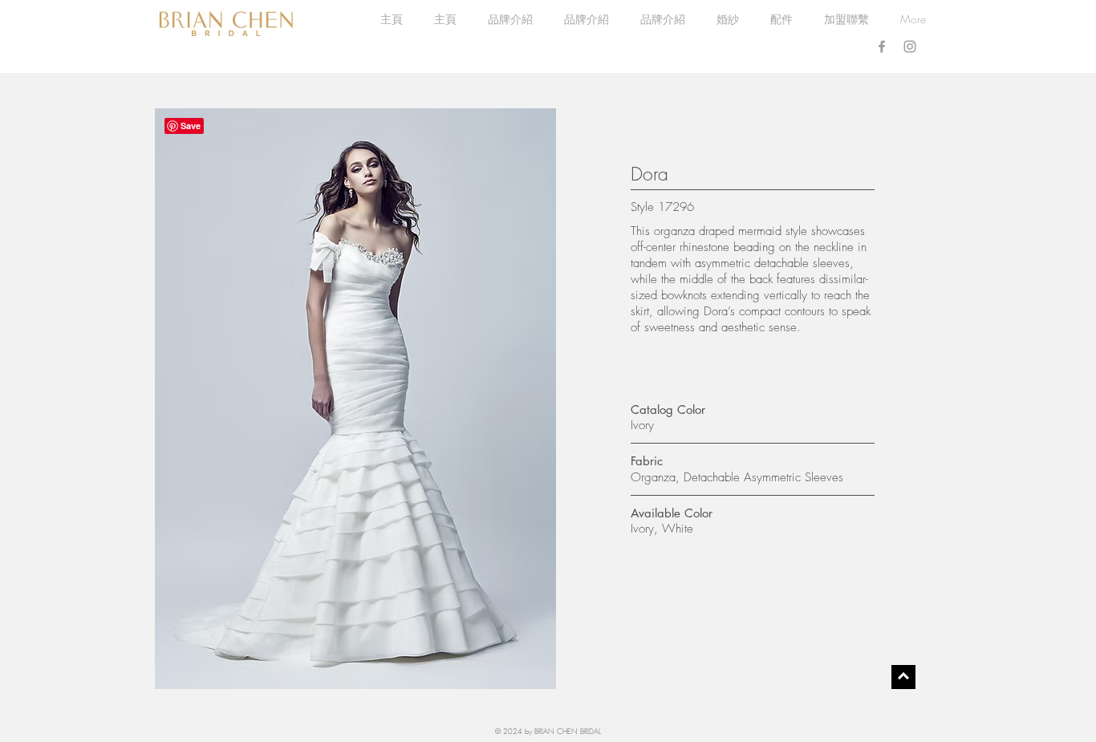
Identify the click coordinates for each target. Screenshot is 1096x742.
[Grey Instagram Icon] (910, 47)
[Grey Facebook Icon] (882, 47)
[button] (727, 19)
